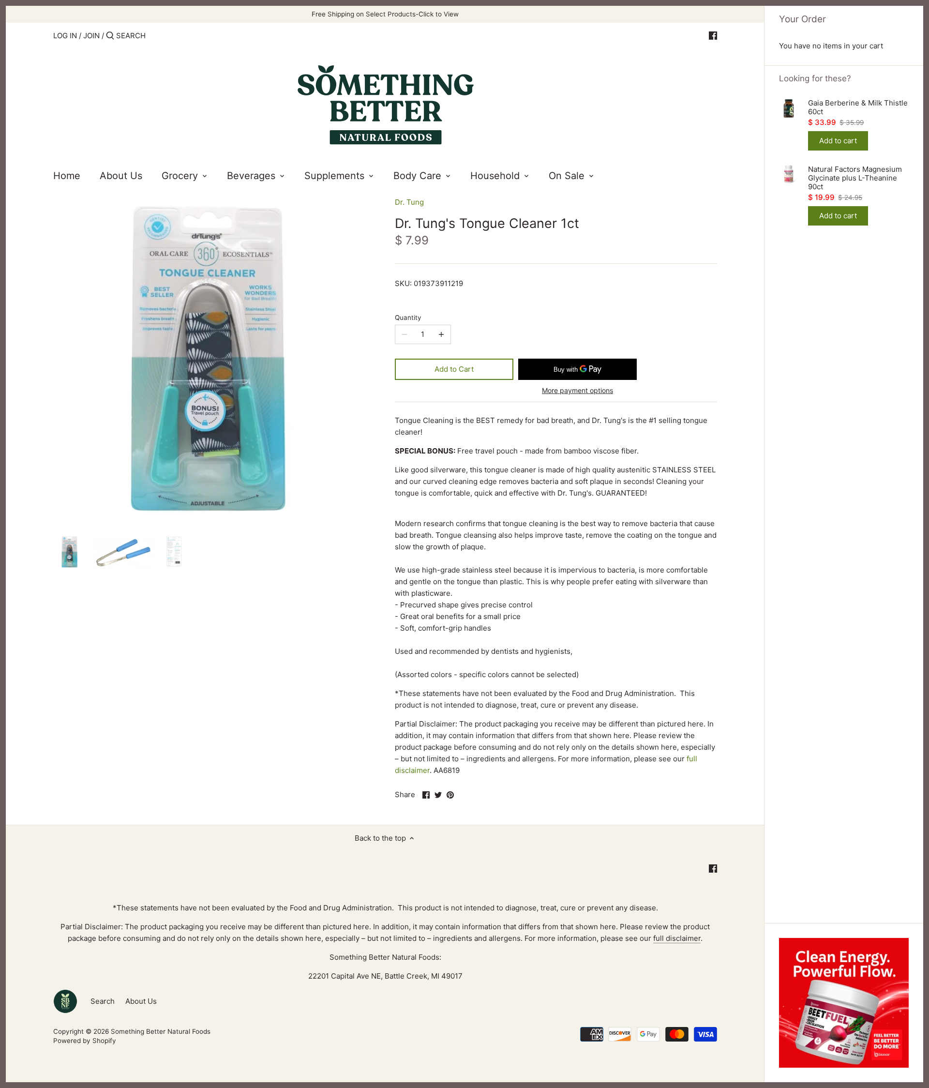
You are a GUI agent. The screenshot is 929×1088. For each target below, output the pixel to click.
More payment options (577, 390)
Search (102, 1001)
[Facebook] (713, 35)
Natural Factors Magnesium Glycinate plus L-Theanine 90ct (855, 178)
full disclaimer (677, 938)
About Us (141, 1001)
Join (91, 35)
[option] (70, 552)
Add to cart (838, 140)
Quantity (408, 317)
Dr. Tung (409, 202)
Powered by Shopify (84, 1040)
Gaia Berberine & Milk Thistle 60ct (858, 107)
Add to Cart (454, 369)
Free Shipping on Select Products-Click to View (385, 14)
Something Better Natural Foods (160, 1031)
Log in (65, 35)
